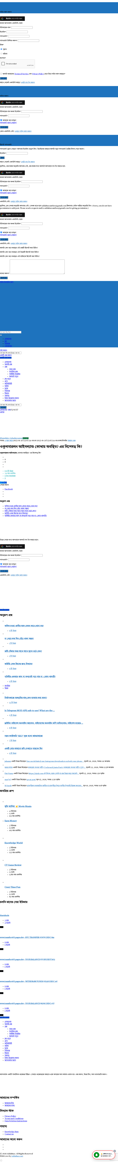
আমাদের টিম (9, 1103)
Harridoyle (4, 916)
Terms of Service (21, 74)
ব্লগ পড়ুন (8, 379)
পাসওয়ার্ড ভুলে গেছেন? (8, 123)
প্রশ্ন (6, 367)
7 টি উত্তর (12, 741)
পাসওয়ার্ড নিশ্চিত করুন (8, 41)
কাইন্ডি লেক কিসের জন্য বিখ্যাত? (16, 513)
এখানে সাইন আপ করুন (23, 131)
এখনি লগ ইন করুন (28, 83)
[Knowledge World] (8, 838)
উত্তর (6, 688)
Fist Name (9, 774)
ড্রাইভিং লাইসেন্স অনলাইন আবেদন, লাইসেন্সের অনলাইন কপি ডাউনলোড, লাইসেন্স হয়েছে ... (44, 723)
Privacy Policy (38, 74)
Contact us (9, 1134)
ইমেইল (3, 32)
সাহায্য (7, 396)
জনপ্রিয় (7, 686)
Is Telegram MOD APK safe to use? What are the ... (30, 711)
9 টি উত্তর (12, 715)
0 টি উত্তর (12, 631)
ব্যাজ (6, 388)
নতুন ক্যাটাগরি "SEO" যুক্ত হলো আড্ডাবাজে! (24, 736)
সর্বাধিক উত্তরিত (14, 374)
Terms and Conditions (14, 1119)
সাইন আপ (9, 282)
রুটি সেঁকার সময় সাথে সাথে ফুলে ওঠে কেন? (20, 511)
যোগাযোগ (8, 346)
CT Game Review (13, 865)
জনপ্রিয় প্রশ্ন (13, 372)
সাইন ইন (3, 282)
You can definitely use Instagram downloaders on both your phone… (55, 761)
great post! (31, 780)
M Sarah (8, 786)
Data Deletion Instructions (16, 1121)
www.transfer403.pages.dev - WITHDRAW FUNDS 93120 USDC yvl (28, 981)
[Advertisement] (59, 593)
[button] (103, 1155)
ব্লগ (6, 341)
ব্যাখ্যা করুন (4, 273)
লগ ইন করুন (4, 610)
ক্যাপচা (3, 58)
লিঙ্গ (2, 45)
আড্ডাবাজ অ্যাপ (10, 401)
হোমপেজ (8, 339)
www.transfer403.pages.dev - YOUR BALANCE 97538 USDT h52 (27, 960)
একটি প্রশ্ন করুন (6, 355)
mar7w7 (8, 780)
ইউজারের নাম (5, 27)
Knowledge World (14, 843)
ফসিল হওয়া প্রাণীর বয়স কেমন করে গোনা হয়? (21, 506)
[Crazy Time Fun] (8, 882)
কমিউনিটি (8, 384)
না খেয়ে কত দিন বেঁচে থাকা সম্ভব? (17, 508)
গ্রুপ (6, 381)
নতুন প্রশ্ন (12, 369)
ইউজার (7, 344)
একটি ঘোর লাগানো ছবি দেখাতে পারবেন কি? (24, 749)
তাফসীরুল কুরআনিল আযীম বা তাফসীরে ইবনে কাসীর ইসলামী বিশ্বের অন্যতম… (55, 786)
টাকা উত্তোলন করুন (12, 398)
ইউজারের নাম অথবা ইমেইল (10, 111)
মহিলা (5, 54)
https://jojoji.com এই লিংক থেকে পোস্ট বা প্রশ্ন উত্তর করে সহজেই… (54, 774)
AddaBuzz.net (17, 1156)
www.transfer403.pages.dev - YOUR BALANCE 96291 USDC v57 (27, 1004)
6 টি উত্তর (12, 753)
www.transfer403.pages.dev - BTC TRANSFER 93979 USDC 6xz (27, 937)
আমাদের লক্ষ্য (10, 1106)
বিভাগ (7, 393)
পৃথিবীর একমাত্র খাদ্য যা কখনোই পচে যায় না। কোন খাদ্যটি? (26, 516)
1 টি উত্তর (12, 643)
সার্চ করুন (3, 350)
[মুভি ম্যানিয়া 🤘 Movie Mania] (8, 802)
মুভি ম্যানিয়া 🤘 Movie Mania (18, 806)
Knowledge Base (12, 1132)
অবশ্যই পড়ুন (13, 376)
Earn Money (11, 821)
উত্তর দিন (3, 483)
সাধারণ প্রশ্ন (71, 441)
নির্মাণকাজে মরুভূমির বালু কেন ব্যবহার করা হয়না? (26, 698)
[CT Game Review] (8, 860)
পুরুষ (5, 49)
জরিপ (7, 386)
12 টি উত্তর (13, 703)
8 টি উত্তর (12, 728)
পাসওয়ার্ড (4, 36)
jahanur (8, 761)
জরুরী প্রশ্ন (8, 364)
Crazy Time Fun (12, 887)
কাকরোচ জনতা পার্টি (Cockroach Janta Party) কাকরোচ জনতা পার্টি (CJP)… (57, 767)
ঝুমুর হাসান (9, 767)
